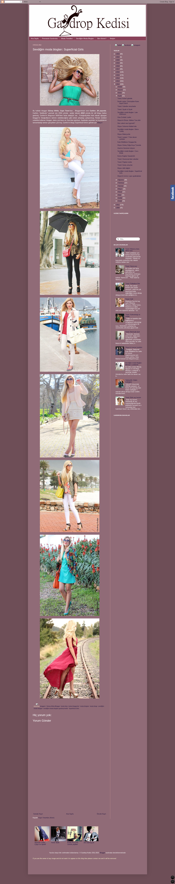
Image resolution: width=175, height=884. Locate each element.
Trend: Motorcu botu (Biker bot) (132, 250)
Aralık (120, 87)
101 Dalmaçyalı (89, 842)
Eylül (120, 96)
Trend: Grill (129, 299)
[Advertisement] (70, 793)
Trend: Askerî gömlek (125, 98)
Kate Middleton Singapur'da (127, 142)
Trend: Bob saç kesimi (133, 397)
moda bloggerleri (73, 706)
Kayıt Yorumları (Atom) (46, 818)
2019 (118, 63)
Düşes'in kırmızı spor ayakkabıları (129, 176)
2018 (118, 66)
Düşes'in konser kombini (133, 347)
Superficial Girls (74, 708)
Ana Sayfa (35, 38)
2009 (118, 208)
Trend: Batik (55, 842)
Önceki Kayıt (101, 814)
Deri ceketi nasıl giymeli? (126, 123)
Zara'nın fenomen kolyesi (126, 148)
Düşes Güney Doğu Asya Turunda (129, 145)
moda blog (64, 706)
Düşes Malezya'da (124, 134)
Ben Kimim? (101, 38)
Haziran (121, 186)
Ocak (120, 201)
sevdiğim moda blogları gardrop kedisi (55, 708)
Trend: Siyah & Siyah (125, 109)
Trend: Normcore (131, 266)
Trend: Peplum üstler (125, 162)
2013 (118, 81)
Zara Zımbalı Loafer (124, 117)
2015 (118, 75)
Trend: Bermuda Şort (132, 332)
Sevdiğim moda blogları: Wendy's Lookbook (133, 364)
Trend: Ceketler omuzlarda (127, 106)
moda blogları (84, 706)
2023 (118, 54)
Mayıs (120, 189)
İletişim (112, 38)
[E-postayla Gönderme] (36, 704)
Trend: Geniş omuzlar (125, 165)
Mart (120, 195)
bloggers (43, 706)
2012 (118, 84)
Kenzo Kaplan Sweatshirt (126, 156)
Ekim (120, 93)
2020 (118, 60)
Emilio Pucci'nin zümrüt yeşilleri (72, 843)
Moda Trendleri (67, 38)
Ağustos (121, 180)
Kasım (120, 90)
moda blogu (94, 706)
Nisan (120, 192)
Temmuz (121, 183)
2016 (118, 72)
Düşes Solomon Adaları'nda (127, 126)
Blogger (102, 853)
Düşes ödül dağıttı (124, 168)
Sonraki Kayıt (38, 814)
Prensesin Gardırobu (50, 38)
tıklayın (99, 123)
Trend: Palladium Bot (132, 284)
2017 (118, 69)
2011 (118, 205)
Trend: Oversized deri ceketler (128, 159)
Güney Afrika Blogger (53, 706)
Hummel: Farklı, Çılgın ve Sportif (40, 843)
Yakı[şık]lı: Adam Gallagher (131, 381)
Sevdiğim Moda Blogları (85, 38)
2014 (118, 78)
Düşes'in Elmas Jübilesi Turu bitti (129, 120)
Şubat (120, 198)
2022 (118, 57)
